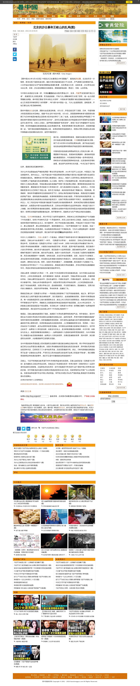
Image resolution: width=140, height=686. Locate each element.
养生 (110, 360)
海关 (100, 351)
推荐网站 (28, 677)
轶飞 (101, 373)
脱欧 (118, 334)
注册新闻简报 (105, 392)
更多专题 (122, 109)
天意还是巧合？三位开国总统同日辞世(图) (113, 51)
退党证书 (98, 677)
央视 (110, 349)
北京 (100, 340)
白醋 (21, 530)
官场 (36, 16)
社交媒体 (104, 334)
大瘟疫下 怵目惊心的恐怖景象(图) (110, 268)
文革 (107, 360)
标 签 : (16, 34)
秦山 (101, 379)
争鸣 (23, 19)
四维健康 (103, 384)
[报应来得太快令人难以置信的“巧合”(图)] (81, 486)
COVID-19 (74, 616)
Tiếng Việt (98, 675)
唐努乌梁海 (120, 345)
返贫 (72, 641)
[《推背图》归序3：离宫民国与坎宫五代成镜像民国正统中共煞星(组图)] (26, 534)
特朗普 (118, 315)
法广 (100, 334)
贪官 (123, 330)
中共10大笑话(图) (105, 272)
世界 (78, 16)
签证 (106, 351)
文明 (23, 614)
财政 (107, 338)
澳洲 (105, 353)
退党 (121, 323)
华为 (103, 332)
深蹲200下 (62, 555)
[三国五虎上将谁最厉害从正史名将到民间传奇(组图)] (105, 176)
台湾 (79, 555)
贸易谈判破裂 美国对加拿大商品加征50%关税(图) (119, 128)
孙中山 (117, 353)
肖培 (28, 506)
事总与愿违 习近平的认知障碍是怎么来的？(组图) (30, 448)
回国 (109, 351)
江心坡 (110, 347)
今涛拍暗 (112, 368)
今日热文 (18, 482)
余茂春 (92, 616)
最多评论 (105, 280)
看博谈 (23, 23)
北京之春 (27, 391)
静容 (110, 379)
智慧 (109, 358)
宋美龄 (101, 355)
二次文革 (51, 641)
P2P (125, 340)
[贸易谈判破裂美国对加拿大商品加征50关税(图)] (105, 126)
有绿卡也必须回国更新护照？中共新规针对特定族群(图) (32, 568)
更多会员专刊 (121, 63)
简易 (119, 368)
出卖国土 (101, 319)
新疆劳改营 (120, 347)
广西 (44, 616)
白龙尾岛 (105, 347)
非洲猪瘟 (117, 340)
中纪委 (25, 506)
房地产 (101, 338)
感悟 (112, 358)
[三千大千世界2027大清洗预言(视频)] (26, 596)
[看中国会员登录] (113, 25)
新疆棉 (120, 319)
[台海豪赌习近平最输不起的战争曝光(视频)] (26, 646)
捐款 (49, 675)
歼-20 (20, 666)
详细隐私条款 (111, 2)
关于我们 (56, 675)
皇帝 (119, 355)
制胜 (17, 666)
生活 (95, 16)
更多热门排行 (121, 275)
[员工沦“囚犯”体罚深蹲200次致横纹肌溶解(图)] (54, 534)
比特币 (107, 336)
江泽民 (101, 330)
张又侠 (118, 317)
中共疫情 (87, 616)
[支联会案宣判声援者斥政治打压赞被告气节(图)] (105, 134)
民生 (118, 351)
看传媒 (84, 677)
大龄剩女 (18, 641)
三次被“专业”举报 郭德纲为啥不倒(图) (26, 571)
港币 (123, 336)
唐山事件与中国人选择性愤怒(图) (25, 468)
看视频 (70, 677)
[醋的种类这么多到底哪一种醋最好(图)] (26, 510)
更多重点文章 (121, 217)
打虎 (112, 332)
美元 (103, 336)
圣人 (17, 614)
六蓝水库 (52, 616)
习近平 (15, 37)
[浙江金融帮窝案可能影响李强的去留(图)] (54, 486)
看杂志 (63, 677)
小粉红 (73, 555)
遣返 (103, 351)
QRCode (34, 428)
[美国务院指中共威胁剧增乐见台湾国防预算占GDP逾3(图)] (105, 184)
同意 (129, 2)
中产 (113, 338)
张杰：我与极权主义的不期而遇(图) (26, 465)
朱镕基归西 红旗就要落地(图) (24, 585)
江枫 (110, 382)
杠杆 (100, 336)
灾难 (26, 614)
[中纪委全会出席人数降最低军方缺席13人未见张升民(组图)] (26, 486)
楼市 (104, 338)
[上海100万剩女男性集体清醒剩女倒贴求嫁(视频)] (26, 621)
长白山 (101, 347)
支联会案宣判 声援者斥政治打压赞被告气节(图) (119, 136)
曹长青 (111, 384)
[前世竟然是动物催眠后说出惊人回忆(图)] (105, 192)
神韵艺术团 (46, 677)
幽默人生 (104, 358)
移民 (116, 349)
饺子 (17, 530)
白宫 (44, 530)
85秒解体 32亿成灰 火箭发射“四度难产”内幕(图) (30, 588)
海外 (121, 351)
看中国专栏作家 (106, 365)
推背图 (18, 555)
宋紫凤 (102, 368)
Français (89, 675)
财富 (110, 338)
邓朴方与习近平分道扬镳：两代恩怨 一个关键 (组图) (31, 451)
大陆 (28, 16)
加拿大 (114, 334)
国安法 (101, 321)
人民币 (114, 336)
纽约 (70, 16)
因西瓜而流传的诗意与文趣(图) (109, 49)
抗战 (114, 353)
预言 (118, 358)
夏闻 (119, 373)
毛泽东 (30, 217)
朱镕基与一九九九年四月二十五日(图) (26, 579)
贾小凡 (102, 370)
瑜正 (101, 382)
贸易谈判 (119, 328)
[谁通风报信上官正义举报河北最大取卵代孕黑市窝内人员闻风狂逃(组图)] (105, 200)
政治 (14, 41)
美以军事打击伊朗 (105, 100)
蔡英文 (124, 338)
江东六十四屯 (112, 345)
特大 (86, 31)
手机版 (67, 31)
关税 (104, 328)
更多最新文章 (121, 246)
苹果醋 (26, 530)
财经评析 (49, 19)
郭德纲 (45, 641)
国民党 (117, 323)
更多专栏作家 (121, 387)
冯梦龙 (84, 506)
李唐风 (120, 375)
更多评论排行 (121, 307)
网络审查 (105, 345)
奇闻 (104, 16)
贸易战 (110, 317)
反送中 (119, 330)
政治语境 (57, 641)
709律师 (117, 343)
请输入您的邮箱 (113, 396)
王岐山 (15, 44)
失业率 (76, 641)
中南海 (109, 330)
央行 (121, 334)
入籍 (112, 351)
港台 (53, 16)
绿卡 (115, 351)
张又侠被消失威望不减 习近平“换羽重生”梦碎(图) (72, 574)
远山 (110, 373)
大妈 (107, 340)
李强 (44, 506)
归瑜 (119, 370)
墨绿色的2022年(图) (20, 454)
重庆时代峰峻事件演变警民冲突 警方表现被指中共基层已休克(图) (119, 161)
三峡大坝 (115, 319)
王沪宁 (124, 328)
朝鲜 (111, 334)
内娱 (72, 530)
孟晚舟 (101, 328)
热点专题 (103, 97)
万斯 (111, 328)
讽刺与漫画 (40, 19)
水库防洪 (59, 616)
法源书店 (55, 677)
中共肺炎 (101, 315)
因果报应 (73, 506)
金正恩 (112, 325)
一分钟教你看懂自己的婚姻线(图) (110, 235)
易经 (100, 358)
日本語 (107, 675)
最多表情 (119, 280)
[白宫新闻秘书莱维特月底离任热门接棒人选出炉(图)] (54, 510)
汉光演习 (101, 323)
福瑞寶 (91, 677)
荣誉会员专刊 (105, 45)
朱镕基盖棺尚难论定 (21, 582)
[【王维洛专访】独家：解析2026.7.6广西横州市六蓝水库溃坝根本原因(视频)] (54, 596)
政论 (28, 19)
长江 (104, 321)
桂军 (111, 353)
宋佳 (85, 530)
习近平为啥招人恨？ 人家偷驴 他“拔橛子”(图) (29, 562)
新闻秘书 (49, 530)
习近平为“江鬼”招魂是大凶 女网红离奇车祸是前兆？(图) (32, 565)
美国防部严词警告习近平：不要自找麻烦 (69, 465)
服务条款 (65, 675)
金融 (53, 506)
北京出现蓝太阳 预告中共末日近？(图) (69, 454)
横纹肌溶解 (55, 555)
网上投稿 (34, 675)
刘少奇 (112, 355)
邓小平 (105, 355)
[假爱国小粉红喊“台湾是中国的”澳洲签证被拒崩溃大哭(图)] (81, 534)
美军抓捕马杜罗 (105, 106)
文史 (87, 16)
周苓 (101, 375)
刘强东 (104, 340)
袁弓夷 (114, 321)
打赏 (75, 31)
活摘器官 (107, 319)
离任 (57, 530)
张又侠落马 (103, 103)
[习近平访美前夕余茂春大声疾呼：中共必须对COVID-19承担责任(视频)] (81, 596)
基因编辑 (104, 343)
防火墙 (109, 343)
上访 (121, 343)
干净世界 (36, 677)
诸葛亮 (122, 355)
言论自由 (101, 349)
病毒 (100, 317)
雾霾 (100, 343)
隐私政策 (73, 675)
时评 (18, 19)
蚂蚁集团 (49, 506)
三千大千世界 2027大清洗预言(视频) (26, 611)
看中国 (28, 8)
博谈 (62, 16)
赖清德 (121, 325)
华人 (113, 349)
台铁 (111, 319)
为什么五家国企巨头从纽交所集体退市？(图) (29, 462)
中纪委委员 (33, 506)
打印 (82, 31)
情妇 (100, 332)
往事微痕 (107, 323)
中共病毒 (80, 616)
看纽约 (77, 677)
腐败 (106, 332)
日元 (120, 336)
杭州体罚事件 (47, 555)
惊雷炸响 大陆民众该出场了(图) (24, 457)
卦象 (21, 555)
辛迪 (119, 384)
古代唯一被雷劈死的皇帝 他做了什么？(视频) (71, 448)
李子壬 (120, 382)
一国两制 (123, 332)
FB (108, 334)
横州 (47, 616)
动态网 (106, 677)
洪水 (20, 614)
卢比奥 (122, 315)
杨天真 (82, 530)
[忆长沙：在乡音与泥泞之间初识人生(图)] (105, 209)
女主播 (107, 349)
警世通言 (79, 506)
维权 (113, 343)
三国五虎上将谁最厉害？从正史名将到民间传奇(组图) (119, 178)
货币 (110, 336)
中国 (76, 140)
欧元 (117, 336)
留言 (79, 31)
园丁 (101, 377)
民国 (108, 353)
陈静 (110, 375)
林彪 (109, 355)
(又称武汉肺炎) (109, 315)
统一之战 (29, 666)
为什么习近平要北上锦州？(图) (24, 460)
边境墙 (108, 328)
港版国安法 (119, 321)
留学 (122, 349)
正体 (71, 31)
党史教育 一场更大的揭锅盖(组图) (67, 451)
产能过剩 (81, 641)
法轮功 (101, 345)
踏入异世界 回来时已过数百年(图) (110, 56)
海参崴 (117, 338)
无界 (113, 677)
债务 (124, 334)
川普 (114, 315)
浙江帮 (57, 506)
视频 (112, 16)
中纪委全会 (19, 506)
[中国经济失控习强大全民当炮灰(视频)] (81, 621)
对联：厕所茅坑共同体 (63, 460)
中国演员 (76, 530)
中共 (76, 555)
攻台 (24, 666)
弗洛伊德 (101, 325)
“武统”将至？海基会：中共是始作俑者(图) (113, 242)
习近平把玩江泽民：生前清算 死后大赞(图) (70, 588)
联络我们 (42, 675)
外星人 (101, 360)
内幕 (113, 330)
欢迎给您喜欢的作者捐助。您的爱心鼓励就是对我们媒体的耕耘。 (42, 384)
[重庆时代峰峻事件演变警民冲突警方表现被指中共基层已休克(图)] (105, 159)
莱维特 (54, 530)
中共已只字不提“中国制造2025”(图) (26, 574)
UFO (106, 325)
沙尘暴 (15, 39)
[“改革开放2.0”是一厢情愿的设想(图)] (105, 150)
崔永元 (105, 330)
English (81, 675)
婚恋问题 (25, 641)
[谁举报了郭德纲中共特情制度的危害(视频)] (54, 621)
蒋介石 (122, 353)
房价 (110, 340)
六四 (122, 317)
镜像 (24, 555)
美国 (45, 16)
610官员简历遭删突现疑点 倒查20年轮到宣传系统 (72, 457)
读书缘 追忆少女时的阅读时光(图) (110, 60)
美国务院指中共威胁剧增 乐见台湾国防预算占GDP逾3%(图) (119, 186)
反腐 (109, 332)
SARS (114, 347)
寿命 (104, 360)
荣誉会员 (83, 405)
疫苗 (107, 321)
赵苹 (119, 377)
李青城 (120, 379)
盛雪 (110, 377)
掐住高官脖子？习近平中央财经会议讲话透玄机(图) (73, 462)
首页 (20, 16)
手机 (115, 358)
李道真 (111, 370)
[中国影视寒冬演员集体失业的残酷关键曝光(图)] (81, 510)
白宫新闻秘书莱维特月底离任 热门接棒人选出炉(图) (119, 120)
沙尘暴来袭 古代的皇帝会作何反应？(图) (69, 468)
